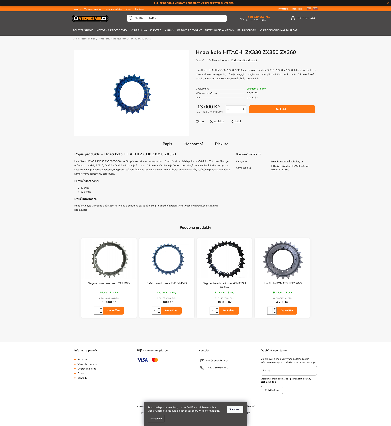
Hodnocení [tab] (193, 143)
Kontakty (139, 9)
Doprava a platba (114, 9)
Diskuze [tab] (221, 143)
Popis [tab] (167, 143)
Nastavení (156, 418)
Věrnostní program (93, 9)
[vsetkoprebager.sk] (315, 8)
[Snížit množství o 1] (228, 109)
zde (217, 410)
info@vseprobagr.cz (217, 360)
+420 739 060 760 (258, 17)
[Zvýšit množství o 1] (243, 109)
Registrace (297, 8)
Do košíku (282, 109)
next (314, 284)
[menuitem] (83, 30)
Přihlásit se (272, 390)
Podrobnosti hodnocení (244, 60)
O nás (129, 9)
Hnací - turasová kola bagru (287, 161)
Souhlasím (235, 409)
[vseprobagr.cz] (308, 8)
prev (76, 284)
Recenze (77, 9)
